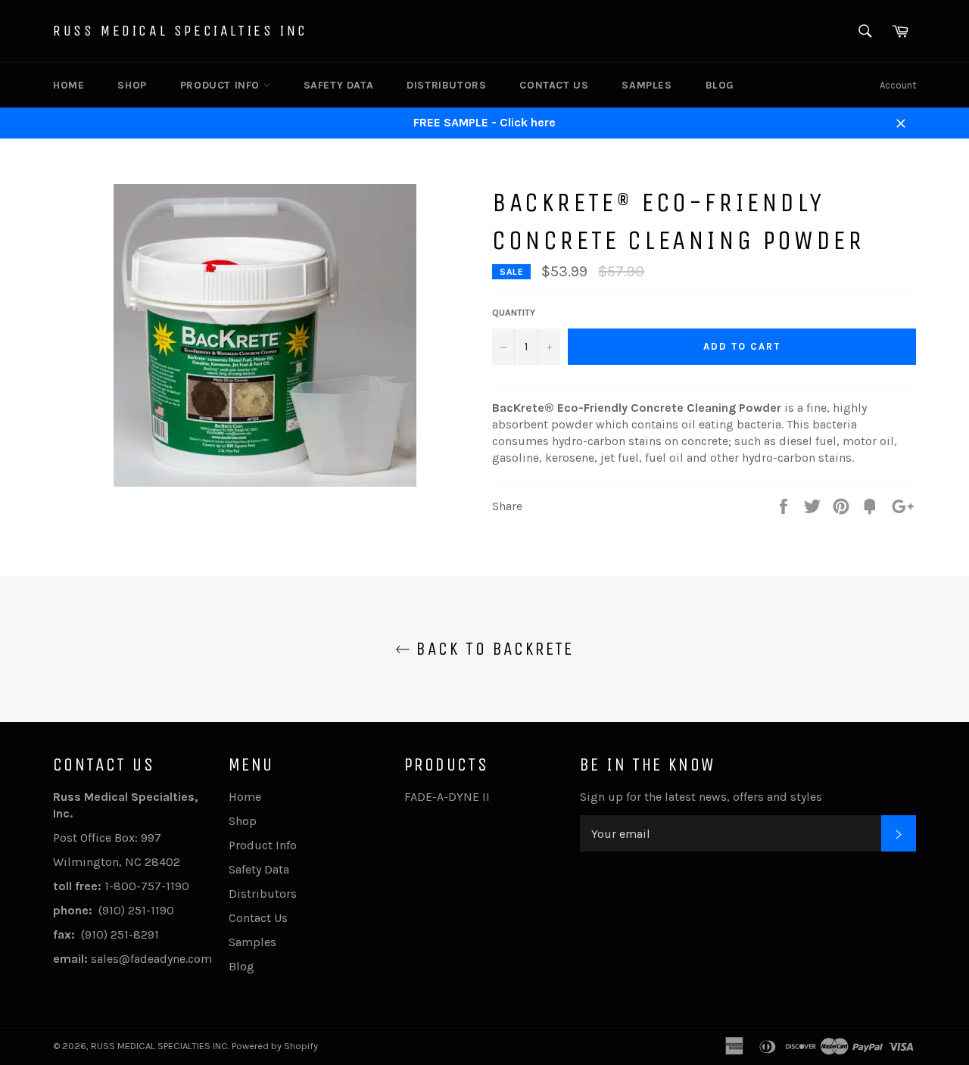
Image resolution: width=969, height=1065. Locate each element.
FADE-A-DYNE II (447, 796)
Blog (720, 85)
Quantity (513, 312)
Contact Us (553, 85)
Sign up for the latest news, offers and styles (701, 796)
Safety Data (339, 85)
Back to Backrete (492, 648)
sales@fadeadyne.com (151, 958)
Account (898, 85)
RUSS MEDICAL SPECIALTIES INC (180, 30)
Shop (131, 85)
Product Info (221, 85)
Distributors (446, 85)
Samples (646, 85)
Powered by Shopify (275, 1045)
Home (68, 85)
